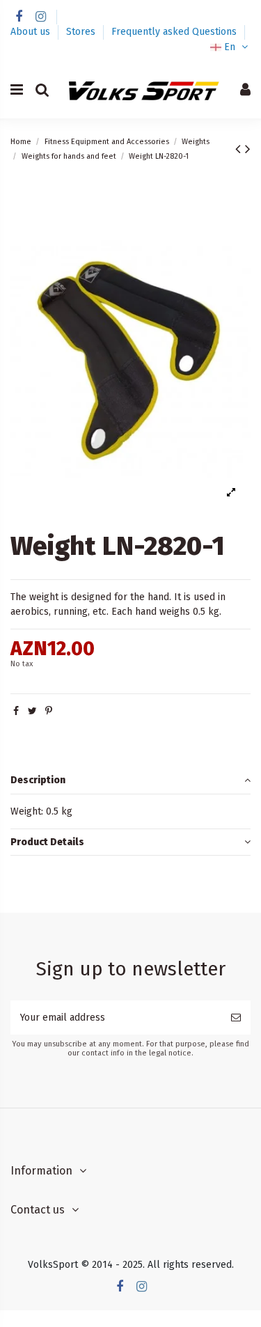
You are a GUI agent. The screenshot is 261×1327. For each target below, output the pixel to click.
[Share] (16, 711)
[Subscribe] (236, 1017)
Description (37, 780)
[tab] (130, 780)
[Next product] (248, 149)
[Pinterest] (48, 711)
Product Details (47, 842)
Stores (82, 32)
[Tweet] (32, 711)
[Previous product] (240, 149)
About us (31, 32)
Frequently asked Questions (174, 32)
